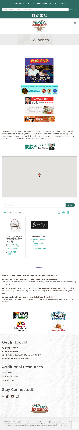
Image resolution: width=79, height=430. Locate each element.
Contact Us (16, 3)
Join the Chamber (60, 3)
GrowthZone (67, 425)
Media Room (7, 372)
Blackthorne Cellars (38, 236)
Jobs (39, 3)
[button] (39, 175)
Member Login (28, 3)
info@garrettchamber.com (17, 358)
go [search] (71, 205)
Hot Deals (47, 3)
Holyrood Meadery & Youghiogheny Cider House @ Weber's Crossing (14, 239)
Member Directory (10, 376)
